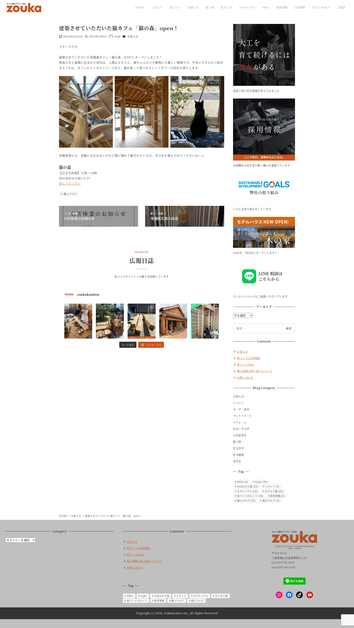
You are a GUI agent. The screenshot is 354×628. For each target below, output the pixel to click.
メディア (272, 486)
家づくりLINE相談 (248, 358)
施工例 (237, 442)
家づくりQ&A (245, 364)
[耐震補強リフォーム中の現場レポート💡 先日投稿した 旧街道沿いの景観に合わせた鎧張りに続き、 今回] (173, 321)
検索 (289, 328)
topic (261, 481)
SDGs (242, 481)
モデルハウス (247, 491)
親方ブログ (271, 500)
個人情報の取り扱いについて (254, 371)
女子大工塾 (274, 491)
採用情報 (277, 495)
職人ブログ (70, 194)
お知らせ (132, 36)
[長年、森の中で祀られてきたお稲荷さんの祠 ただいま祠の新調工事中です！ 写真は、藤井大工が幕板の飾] (78, 321)
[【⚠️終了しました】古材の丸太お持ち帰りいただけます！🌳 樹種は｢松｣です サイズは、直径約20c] (142, 321)
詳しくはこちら (70, 183)
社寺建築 (238, 455)
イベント (238, 403)
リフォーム (240, 422)
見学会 (237, 461)
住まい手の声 (241, 429)
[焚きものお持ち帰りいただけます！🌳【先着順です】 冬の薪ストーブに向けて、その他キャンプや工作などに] (110, 321)
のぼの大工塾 (247, 486)
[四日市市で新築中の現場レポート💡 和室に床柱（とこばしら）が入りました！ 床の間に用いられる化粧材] (205, 321)
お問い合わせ (245, 377)
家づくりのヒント (250, 495)
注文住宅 (238, 448)
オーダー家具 (241, 409)
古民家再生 (240, 435)
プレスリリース (242, 416)
